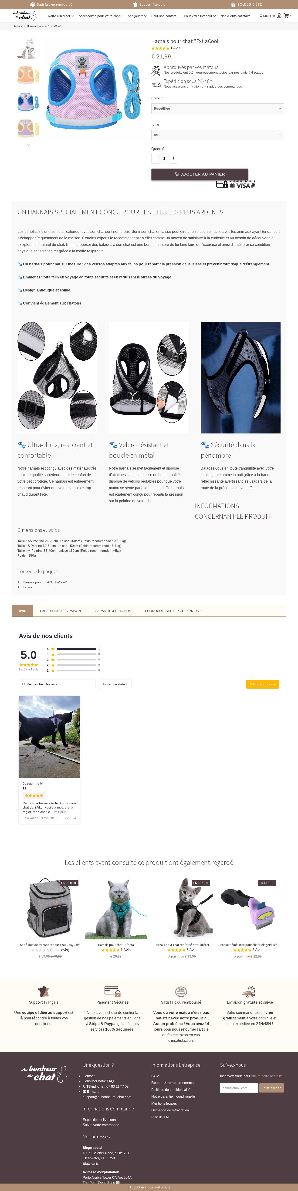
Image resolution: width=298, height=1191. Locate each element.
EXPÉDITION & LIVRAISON (60, 611)
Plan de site (160, 1117)
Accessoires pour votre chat (100, 16)
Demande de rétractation (170, 1110)
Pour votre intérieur (198, 16)
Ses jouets (136, 16)
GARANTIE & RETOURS (113, 611)
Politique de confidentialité (170, 1090)
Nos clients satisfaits (235, 16)
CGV (155, 1076)
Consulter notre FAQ (98, 1081)
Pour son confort (164, 16)
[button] (165, 48)
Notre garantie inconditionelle (173, 1096)
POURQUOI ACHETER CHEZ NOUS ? (173, 611)
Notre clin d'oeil (59, 16)
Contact (89, 1076)
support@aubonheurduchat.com (107, 1097)
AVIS (22, 611)
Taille (155, 125)
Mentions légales (164, 1103)
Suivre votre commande (101, 1125)
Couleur (157, 98)
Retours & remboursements (172, 1083)
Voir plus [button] (59, 812)
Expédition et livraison (99, 1120)
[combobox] (115, 684)
